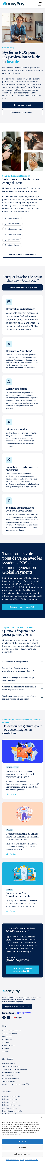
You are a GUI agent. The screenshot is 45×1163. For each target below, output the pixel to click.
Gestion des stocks (10, 1108)
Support (5, 1051)
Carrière (5, 1048)
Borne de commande (10, 1078)
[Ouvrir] (40, 4)
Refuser (22, 1148)
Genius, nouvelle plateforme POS (15, 1084)
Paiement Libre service (11, 1105)
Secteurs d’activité (9, 1033)
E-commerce (7, 1075)
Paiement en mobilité (11, 1099)
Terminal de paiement (11, 1066)
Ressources (7, 1039)
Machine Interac (8, 1063)
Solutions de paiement (11, 1031)
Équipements (7, 1036)
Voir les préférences (22, 1154)
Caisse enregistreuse (11, 1072)
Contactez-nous (8, 1045)
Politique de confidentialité (29, 1160)
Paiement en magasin (11, 1096)
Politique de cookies (12, 1160)
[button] (41, 1117)
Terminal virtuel (8, 1081)
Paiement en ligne (9, 1102)
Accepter (22, 1141)
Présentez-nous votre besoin (21, 254)
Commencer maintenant (21, 112)
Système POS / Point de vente (14, 1069)
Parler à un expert (22, 105)
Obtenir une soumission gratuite (22, 287)
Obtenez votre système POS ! (22, 607)
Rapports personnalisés (12, 1111)
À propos (6, 1042)
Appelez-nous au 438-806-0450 (17, 1007)
